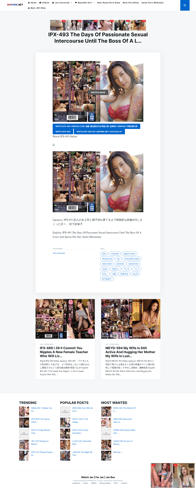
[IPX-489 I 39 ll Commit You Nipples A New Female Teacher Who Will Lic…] (65, 319)
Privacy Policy (105, 483)
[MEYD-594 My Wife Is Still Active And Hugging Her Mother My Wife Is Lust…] (130, 319)
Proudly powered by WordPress (85, 481)
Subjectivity (134, 264)
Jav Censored (62, 2)
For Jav (99, 477)
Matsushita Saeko (132, 259)
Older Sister (107, 264)
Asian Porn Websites (153, 2)
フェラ (136, 269)
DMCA (93, 483)
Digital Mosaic (129, 253)
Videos (45, 2)
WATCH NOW (98, 92)
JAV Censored (59, 253)
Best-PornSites (131, 2)
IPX (118, 259)
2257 (116, 483)
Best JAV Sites (38, 8)
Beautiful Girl (85, 2)
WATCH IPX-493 (62, 131)
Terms (85, 483)
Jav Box (110, 477)
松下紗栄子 (106, 279)
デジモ (126, 269)
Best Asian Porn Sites (108, 2)
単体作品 (124, 274)
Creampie (115, 253)
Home (34, 2)
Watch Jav (87, 477)
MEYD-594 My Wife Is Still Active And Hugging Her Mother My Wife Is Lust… (130, 352)
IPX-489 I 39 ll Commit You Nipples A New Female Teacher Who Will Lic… (64, 352)
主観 (114, 274)
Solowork (120, 264)
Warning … (118, 452)
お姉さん (115, 269)
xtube (104, 269)
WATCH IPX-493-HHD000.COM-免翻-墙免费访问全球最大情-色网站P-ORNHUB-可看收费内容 (96, 126)
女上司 (135, 274)
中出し (105, 274)
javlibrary (76, 483)
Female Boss (107, 259)
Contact (124, 483)
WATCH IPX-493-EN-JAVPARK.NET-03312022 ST (99, 131)
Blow (104, 253)
